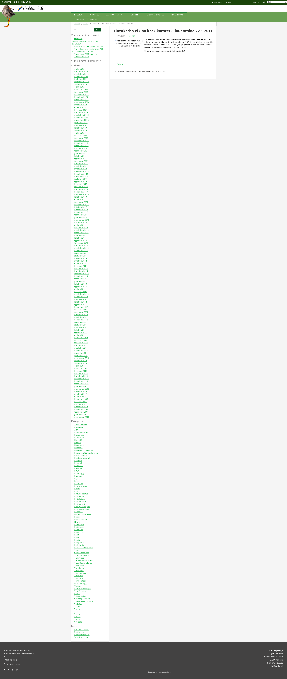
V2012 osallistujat (82, 588)
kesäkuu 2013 (80, 291)
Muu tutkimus (80, 519)
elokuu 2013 (80, 289)
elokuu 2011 (80, 335)
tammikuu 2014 (81, 279)
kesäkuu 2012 (80, 309)
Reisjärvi (78, 540)
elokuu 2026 (80, 69)
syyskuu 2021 (80, 158)
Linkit (77, 489)
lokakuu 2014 (80, 258)
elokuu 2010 (80, 366)
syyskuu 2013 (80, 286)
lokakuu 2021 (80, 156)
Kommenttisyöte (81, 634)
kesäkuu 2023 (80, 135)
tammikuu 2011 (81, 353)
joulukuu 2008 (80, 414)
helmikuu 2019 (81, 192)
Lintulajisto (79, 499)
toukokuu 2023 (81, 138)
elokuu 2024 (80, 107)
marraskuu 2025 (81, 81)
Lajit (76, 478)
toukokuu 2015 (81, 243)
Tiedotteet (79, 565)
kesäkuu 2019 (80, 184)
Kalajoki (78, 460)
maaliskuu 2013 (81, 294)
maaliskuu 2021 (81, 166)
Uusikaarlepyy (80, 583)
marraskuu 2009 (81, 389)
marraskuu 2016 (81, 220)
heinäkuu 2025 (81, 89)
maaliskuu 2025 (81, 94)
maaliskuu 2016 (81, 230)
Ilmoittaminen (80, 455)
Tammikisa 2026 (81, 56)
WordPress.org (81, 637)
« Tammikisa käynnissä (125, 71)
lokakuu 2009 (80, 391)
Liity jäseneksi (80, 486)
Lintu (76, 491)
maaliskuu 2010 (81, 378)
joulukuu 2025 (80, 79)
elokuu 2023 (80, 133)
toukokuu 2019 (81, 186)
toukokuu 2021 (81, 161)
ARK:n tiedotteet (81, 432)
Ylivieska (78, 622)
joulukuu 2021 (80, 153)
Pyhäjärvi (78, 529)
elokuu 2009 (80, 396)
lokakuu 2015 (80, 238)
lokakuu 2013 (80, 284)
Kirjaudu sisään (81, 629)
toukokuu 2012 (81, 312)
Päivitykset (79, 532)
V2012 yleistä (80, 591)
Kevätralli (78, 465)
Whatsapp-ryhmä (82, 599)
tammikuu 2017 (81, 215)
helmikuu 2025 (81, 97)
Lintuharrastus (81, 494)
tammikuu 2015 (81, 253)
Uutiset (77, 586)
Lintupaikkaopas (82, 506)
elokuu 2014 (80, 263)
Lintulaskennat (81, 501)
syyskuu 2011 (80, 332)
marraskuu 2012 (81, 299)
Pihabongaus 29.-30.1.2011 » (152, 71)
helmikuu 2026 (81, 76)
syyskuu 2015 (80, 240)
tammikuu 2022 (81, 151)
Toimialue (79, 570)
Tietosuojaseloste (12, 664)
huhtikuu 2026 (81, 71)
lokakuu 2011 (80, 330)
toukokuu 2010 (81, 373)
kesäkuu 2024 (80, 110)
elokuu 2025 (80, 87)
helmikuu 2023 (81, 143)
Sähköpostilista (81, 555)
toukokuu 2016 (81, 227)
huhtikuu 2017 (81, 210)
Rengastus (79, 542)
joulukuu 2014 (80, 256)
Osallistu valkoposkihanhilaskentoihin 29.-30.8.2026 (85, 41)
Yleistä (85, 24)
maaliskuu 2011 (81, 348)
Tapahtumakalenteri (83, 563)
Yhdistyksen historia (83, 601)
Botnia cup (79, 435)
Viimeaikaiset (80, 596)
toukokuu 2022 (81, 148)
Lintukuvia (79, 496)
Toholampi (79, 568)
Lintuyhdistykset (82, 509)
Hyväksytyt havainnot (84, 450)
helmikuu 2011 (81, 350)
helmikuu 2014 (81, 276)
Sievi (76, 550)
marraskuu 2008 (81, 417)
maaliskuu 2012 (81, 317)
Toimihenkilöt (80, 573)
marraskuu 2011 (81, 327)
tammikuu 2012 (81, 322)
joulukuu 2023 (80, 122)
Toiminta (78, 575)
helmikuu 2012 (81, 320)
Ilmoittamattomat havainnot (87, 453)
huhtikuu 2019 (81, 189)
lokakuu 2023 (80, 128)
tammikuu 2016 (81, 232)
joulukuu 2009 (80, 386)
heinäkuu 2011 (81, 337)
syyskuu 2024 (80, 105)
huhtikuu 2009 (81, 406)
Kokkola (78, 468)
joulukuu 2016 (80, 217)
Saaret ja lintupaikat (83, 547)
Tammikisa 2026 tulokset (85, 54)
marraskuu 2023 (81, 125)
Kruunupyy (79, 473)
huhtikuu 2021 (81, 163)
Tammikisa (79, 558)
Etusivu (77, 24)
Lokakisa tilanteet (82, 514)
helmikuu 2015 (81, 250)
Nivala (77, 522)
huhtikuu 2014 (81, 271)
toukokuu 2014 (81, 268)
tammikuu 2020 (81, 176)
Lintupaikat (79, 504)
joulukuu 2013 (80, 281)
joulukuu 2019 (80, 179)
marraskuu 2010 (81, 358)
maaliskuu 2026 (81, 74)
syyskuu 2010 (80, 363)
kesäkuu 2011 (80, 340)
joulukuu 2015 (80, 235)
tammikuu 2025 (81, 99)
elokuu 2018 (80, 199)
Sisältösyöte (80, 632)
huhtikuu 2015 (81, 245)
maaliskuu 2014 (81, 273)
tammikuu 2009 (81, 412)
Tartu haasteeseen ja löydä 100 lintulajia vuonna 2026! (87, 50)
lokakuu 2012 (80, 302)
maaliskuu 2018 (81, 204)
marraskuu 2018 (81, 194)
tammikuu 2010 (81, 384)
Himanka (78, 448)
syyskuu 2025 (80, 84)
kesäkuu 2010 (80, 371)
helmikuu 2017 (81, 212)
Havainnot (79, 445)
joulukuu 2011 (80, 325)
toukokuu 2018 (81, 202)
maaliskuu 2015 (81, 248)
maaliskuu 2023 (81, 140)
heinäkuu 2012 (81, 307)
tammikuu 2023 (81, 145)
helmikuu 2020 (81, 174)
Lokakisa (78, 511)
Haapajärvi (79, 440)
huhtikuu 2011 (81, 345)
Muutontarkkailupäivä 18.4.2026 (89, 46)
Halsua (77, 442)
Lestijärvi (78, 483)
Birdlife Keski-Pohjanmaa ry (16, 2)
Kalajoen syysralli (82, 458)
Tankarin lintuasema (83, 560)
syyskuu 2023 (80, 130)
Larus (77, 481)
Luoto (77, 517)
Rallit (76, 535)
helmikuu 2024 (81, 117)
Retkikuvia (79, 545)
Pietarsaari (79, 527)
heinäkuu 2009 (81, 399)
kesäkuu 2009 (80, 401)
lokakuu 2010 (80, 360)
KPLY (76, 471)
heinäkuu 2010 (81, 368)
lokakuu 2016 (80, 222)
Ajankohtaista (80, 425)
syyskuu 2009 (80, 394)
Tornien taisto (81, 581)
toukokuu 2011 (81, 343)
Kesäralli (78, 463)
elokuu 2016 (80, 225)
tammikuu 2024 (81, 120)
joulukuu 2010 (80, 355)
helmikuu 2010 (81, 381)
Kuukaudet (79, 476)
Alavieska (78, 427)
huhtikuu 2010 (81, 376)
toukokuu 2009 (81, 404)
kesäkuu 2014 (80, 266)
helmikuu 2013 (81, 296)
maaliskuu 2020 (81, 171)
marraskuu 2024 (81, 102)
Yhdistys (78, 604)
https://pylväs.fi (164, 672)
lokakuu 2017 (80, 207)
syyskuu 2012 (80, 304)
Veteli (77, 593)
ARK (76, 430)
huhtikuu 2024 (81, 112)
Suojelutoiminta (81, 552)
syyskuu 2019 (80, 181)
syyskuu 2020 (80, 169)
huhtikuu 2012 (81, 314)
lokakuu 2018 (80, 197)
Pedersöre (79, 524)
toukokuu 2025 (81, 92)
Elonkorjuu (79, 437)
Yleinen (77, 606)
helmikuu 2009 (81, 409)
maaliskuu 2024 (81, 115)
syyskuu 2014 (80, 261)
